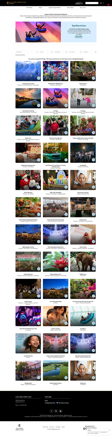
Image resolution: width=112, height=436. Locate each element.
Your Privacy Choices (63, 403)
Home (46, 400)
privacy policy (103, 431)
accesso (85, 416)
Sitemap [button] (63, 427)
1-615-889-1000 (22, 405)
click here (96, 433)
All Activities (29, 7)
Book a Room (70, 7)
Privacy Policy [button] (45, 427)
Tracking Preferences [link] (50, 403)
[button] (79, 3)
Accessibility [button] (57, 427)
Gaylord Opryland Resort (55, 7)
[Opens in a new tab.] (51, 411)
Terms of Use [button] (51, 427)
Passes (40, 7)
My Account (83, 7)
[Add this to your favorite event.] (39, 62)
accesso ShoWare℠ (62, 416)
